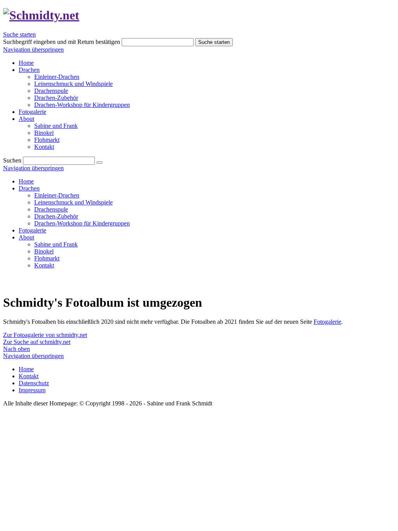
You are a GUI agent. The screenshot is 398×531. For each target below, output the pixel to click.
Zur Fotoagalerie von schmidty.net (45, 335)
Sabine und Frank (56, 244)
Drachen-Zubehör (56, 216)
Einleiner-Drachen (56, 195)
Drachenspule (51, 209)
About (26, 237)
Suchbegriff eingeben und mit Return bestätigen (61, 41)
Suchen (12, 160)
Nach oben (16, 349)
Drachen (29, 188)
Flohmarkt (46, 258)
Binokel (44, 251)
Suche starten (19, 34)
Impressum (32, 390)
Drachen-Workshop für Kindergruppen (82, 223)
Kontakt (44, 265)
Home (26, 181)
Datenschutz (34, 383)
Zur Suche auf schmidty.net (36, 342)
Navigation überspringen (33, 49)
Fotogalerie (32, 230)
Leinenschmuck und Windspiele (73, 202)
